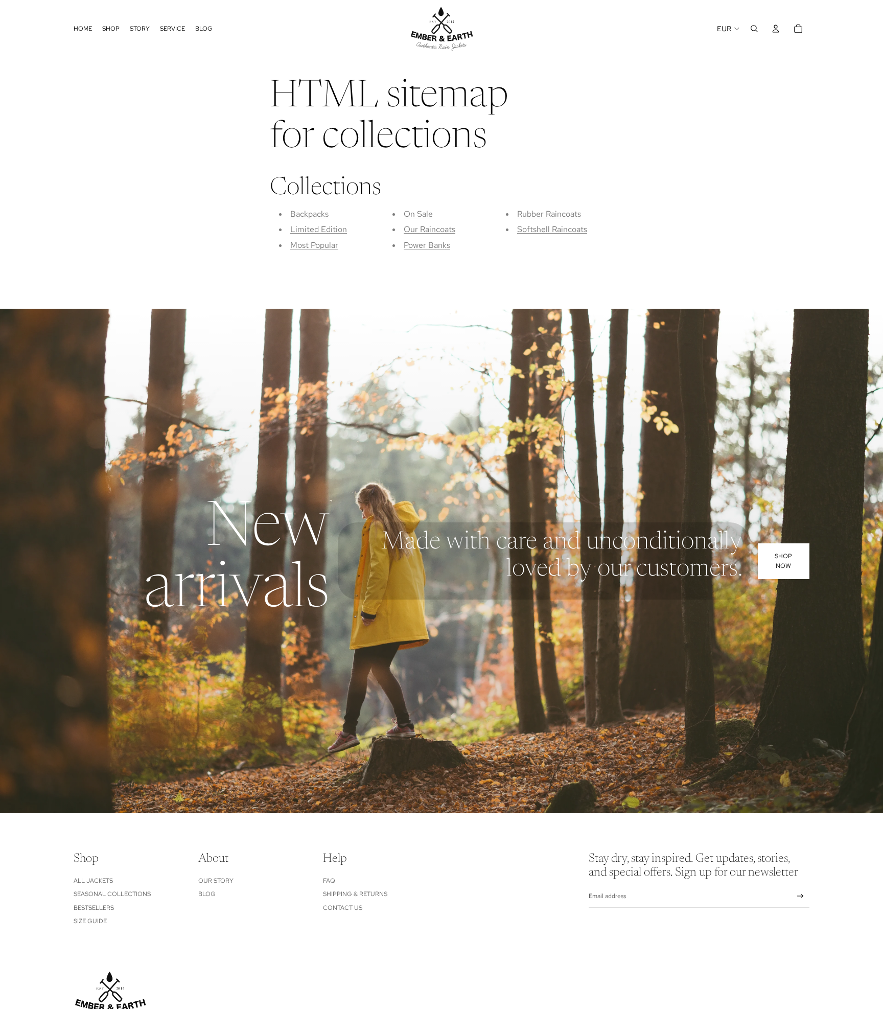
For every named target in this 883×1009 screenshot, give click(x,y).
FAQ (329, 881)
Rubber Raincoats (549, 214)
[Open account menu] (775, 28)
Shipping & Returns (355, 894)
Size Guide (90, 921)
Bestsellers (94, 908)
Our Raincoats (429, 229)
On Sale (418, 214)
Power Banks (427, 245)
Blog (207, 894)
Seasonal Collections (112, 894)
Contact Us (342, 908)
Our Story (216, 881)
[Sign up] (800, 896)
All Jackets (93, 881)
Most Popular (314, 245)
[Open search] (754, 28)
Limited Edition (318, 229)
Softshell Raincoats (552, 229)
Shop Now (783, 561)
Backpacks (309, 214)
